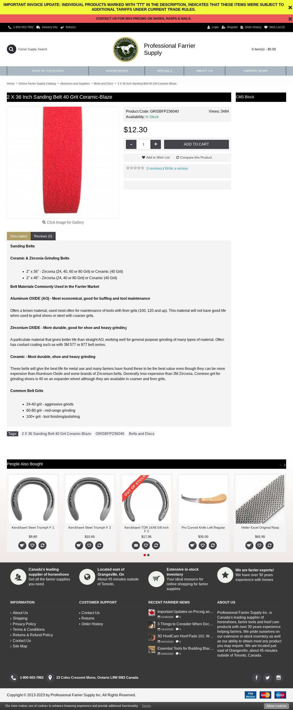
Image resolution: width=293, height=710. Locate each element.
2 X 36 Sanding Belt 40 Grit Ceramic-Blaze (56, 434)
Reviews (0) (43, 236)
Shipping (20, 618)
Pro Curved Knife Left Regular (203, 527)
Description (18, 236)
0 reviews (154, 168)
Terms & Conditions (29, 629)
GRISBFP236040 (110, 434)
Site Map (20, 646)
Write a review (176, 168)
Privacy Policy (24, 624)
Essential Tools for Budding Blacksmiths (185, 648)
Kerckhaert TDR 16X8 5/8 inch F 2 (147, 529)
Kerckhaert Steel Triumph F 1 (33, 527)
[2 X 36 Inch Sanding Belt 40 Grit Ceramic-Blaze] (63, 162)
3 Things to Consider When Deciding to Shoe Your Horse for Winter (185, 624)
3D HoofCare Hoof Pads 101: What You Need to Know (185, 636)
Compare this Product (196, 157)
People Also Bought (25, 464)
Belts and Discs (141, 434)
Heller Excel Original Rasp (260, 527)
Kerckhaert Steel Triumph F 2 (89, 527)
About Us (20, 613)
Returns (87, 618)
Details (146, 705)
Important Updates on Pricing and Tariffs (185, 612)
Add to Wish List (158, 157)
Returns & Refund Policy (33, 635)
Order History (92, 624)
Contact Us (22, 641)
